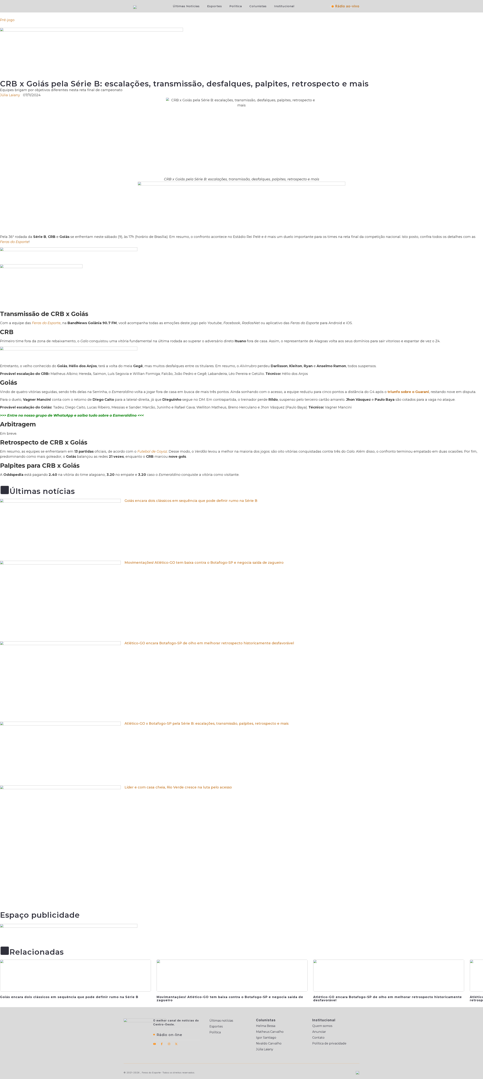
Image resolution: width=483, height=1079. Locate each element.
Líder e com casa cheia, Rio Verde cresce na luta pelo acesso (178, 787)
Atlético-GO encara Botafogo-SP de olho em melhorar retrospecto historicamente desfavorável (209, 643)
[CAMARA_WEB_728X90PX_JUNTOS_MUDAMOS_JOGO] (68, 926)
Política (235, 6)
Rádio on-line (169, 1035)
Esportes (214, 6)
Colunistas (258, 6)
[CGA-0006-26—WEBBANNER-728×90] (68, 250)
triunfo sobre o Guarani (408, 392)
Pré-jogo (7, 20)
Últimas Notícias (186, 6)
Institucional (284, 6)
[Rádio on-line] (154, 1034)
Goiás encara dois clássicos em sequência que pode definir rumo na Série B (191, 501)
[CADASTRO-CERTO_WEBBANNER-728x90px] (68, 349)
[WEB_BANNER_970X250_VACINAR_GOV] (91, 30)
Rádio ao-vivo (347, 6)
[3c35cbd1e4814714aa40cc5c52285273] (241, 184)
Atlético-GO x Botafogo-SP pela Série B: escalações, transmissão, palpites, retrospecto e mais (206, 723)
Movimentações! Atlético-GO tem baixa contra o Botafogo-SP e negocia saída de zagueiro (204, 563)
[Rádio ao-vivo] (332, 6)
